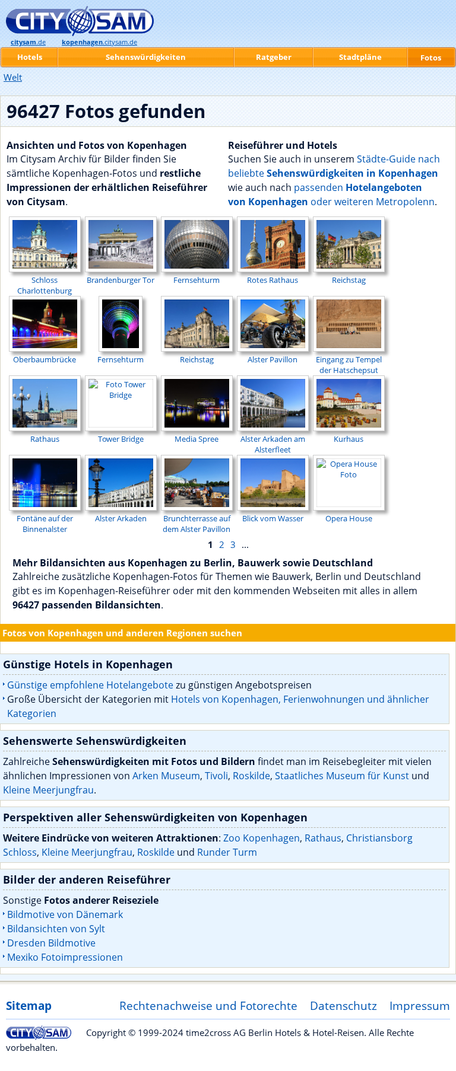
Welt (13, 77)
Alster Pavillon (272, 359)
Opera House (348, 518)
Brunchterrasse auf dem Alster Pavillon (196, 523)
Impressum (420, 1005)
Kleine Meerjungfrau (48, 789)
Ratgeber (274, 57)
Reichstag (349, 280)
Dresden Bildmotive (51, 942)
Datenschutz (343, 1005)
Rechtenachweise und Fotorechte (208, 1005)
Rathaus (44, 439)
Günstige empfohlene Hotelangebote (90, 684)
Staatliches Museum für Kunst (342, 775)
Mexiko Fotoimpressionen (65, 957)
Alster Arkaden (121, 518)
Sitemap (29, 1005)
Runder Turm (227, 852)
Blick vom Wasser (272, 518)
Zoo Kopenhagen (261, 837)
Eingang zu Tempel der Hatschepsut (349, 364)
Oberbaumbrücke (44, 359)
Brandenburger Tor (120, 280)
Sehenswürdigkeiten (146, 57)
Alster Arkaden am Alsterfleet (272, 444)
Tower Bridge (121, 439)
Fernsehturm (196, 280)
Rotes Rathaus (272, 280)
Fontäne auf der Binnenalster (45, 523)
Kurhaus (348, 439)
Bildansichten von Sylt (56, 928)
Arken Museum (166, 775)
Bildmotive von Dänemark (65, 914)
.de (28, 42)
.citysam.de (99, 42)
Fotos (430, 57)
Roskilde (251, 775)
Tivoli (216, 775)
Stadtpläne (360, 57)
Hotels (29, 57)
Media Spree (196, 439)
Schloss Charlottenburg (44, 285)
